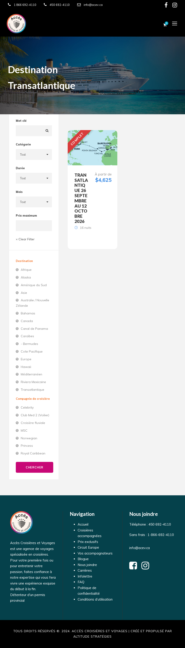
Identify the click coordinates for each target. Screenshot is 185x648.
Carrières (85, 570)
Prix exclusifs (88, 542)
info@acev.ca (93, 5)
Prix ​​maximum (26, 215)
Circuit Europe (88, 547)
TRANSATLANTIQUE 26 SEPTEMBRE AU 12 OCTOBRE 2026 (81, 198)
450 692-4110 (60, 5)
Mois (19, 192)
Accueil (83, 524)
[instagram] (174, 6)
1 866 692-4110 (25, 5)
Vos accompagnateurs (95, 553)
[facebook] (166, 6)
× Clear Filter (25, 239)
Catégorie (23, 144)
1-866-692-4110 (160, 535)
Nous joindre (87, 565)
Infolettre (85, 576)
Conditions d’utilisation (95, 599)
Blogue (83, 559)
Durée (20, 168)
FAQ (81, 582)
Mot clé (21, 120)
